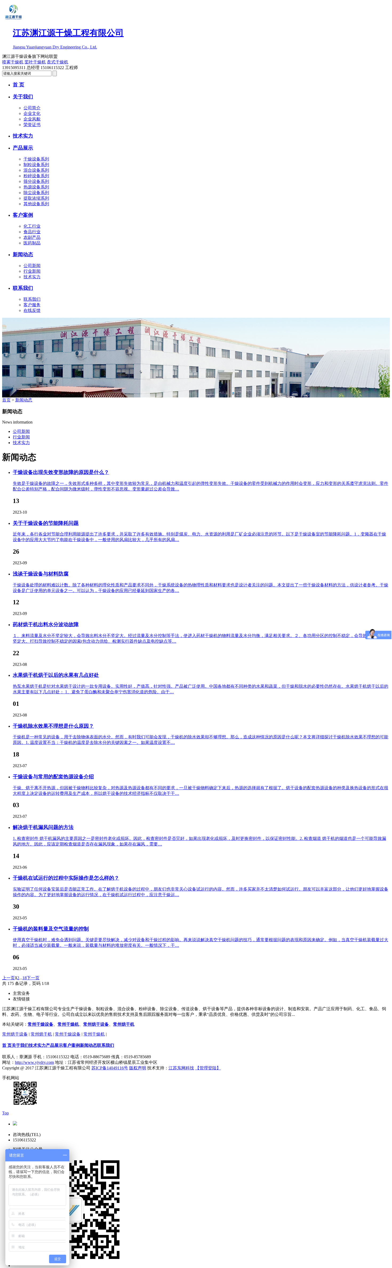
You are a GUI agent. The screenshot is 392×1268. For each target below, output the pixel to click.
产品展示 (23, 148)
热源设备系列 (36, 187)
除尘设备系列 (36, 192)
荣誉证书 (32, 124)
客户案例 (23, 215)
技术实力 (23, 136)
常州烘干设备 (96, 1024)
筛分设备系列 (36, 181)
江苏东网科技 (181, 1068)
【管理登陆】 (208, 1068)
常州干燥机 (68, 1024)
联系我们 (23, 288)
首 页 (18, 84)
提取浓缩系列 (36, 198)
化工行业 (32, 226)
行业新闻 (32, 271)
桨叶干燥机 (35, 62)
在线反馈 (32, 310)
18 (24, 978)
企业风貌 (32, 119)
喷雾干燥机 (12, 62)
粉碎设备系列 (36, 176)
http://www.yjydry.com (34, 1062)
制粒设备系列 (36, 164)
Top (5, 1113)
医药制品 (32, 243)
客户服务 (32, 305)
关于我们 (23, 96)
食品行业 (32, 232)
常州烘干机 (123, 1024)
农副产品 (32, 237)
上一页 (8, 978)
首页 (6, 400)
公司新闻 (32, 265)
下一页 (33, 978)
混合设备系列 (36, 170)
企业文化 (32, 113)
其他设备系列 (36, 204)
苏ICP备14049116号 (109, 1068)
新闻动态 (23, 254)
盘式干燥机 (57, 62)
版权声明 (137, 1068)
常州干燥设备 (40, 1024)
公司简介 (32, 108)
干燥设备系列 (36, 159)
